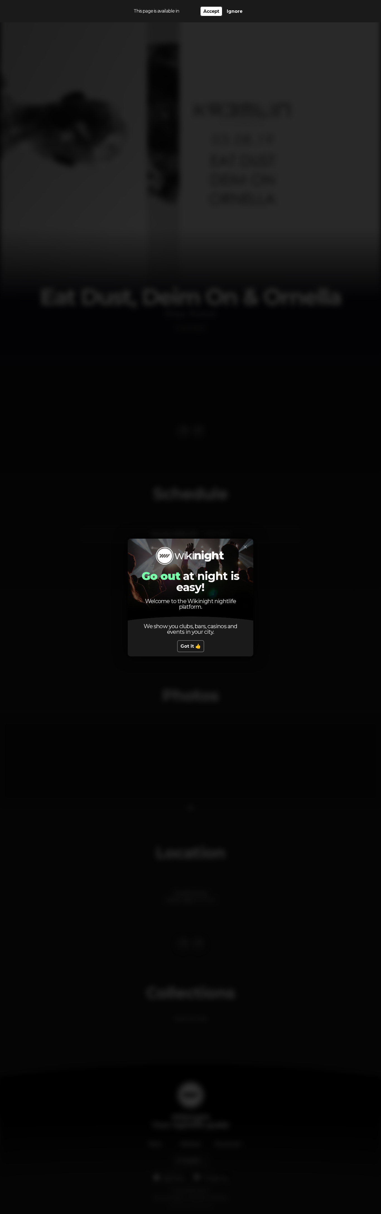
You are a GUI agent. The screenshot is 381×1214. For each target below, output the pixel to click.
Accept (211, 11)
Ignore (235, 11)
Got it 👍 (190, 646)
